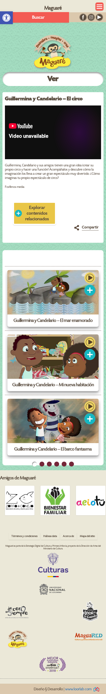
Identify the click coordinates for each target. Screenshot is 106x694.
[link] (6, 17)
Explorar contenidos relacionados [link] (37, 213)
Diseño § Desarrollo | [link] (63, 689)
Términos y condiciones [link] (24, 536)
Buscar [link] (38, 17)
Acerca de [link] (68, 536)
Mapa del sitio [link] (87, 536)
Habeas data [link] (50, 536)
